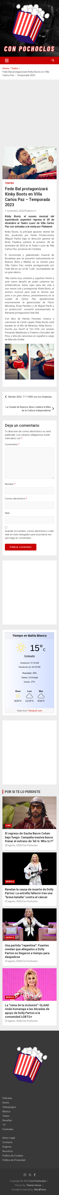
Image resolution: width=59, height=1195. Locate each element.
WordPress (40, 1189)
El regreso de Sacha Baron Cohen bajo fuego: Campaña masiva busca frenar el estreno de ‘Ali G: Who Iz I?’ (29, 837)
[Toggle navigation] (6, 60)
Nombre (10, 484)
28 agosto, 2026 (13, 845)
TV (4, 1124)
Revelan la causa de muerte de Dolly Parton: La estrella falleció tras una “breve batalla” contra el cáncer (29, 893)
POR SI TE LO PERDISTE (22, 792)
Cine (8, 825)
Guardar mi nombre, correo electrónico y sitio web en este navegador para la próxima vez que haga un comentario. (29, 534)
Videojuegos (9, 1107)
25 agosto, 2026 (13, 901)
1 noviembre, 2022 (14, 211)
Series (5, 1102)
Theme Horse (33, 1185)
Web (7, 513)
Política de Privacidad (13, 1160)
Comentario (12, 444)
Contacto (7, 1142)
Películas (7, 1098)
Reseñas (7, 1120)
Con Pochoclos (30, 845)
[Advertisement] (29, 115)
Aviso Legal (8, 1137)
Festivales (7, 1129)
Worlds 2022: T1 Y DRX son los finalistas (30, 396)
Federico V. (30, 211)
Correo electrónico (16, 498)
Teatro (9, 183)
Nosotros (7, 1151)
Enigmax (6, 1146)
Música (10, 881)
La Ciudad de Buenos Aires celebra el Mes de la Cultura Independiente (28, 409)
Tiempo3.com (35, 710)
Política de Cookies (12, 1155)
